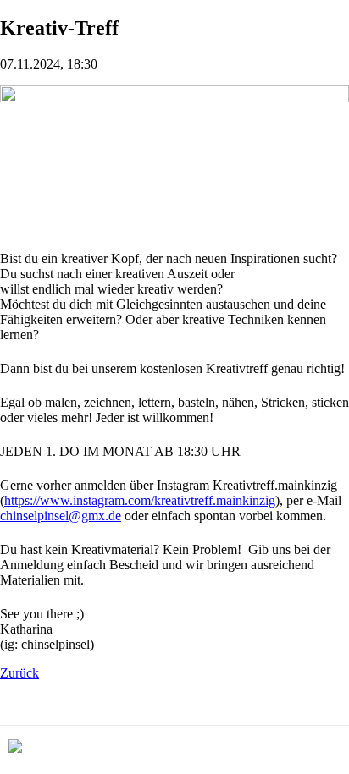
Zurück (19, 673)
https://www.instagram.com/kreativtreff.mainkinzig (139, 500)
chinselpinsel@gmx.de (60, 515)
